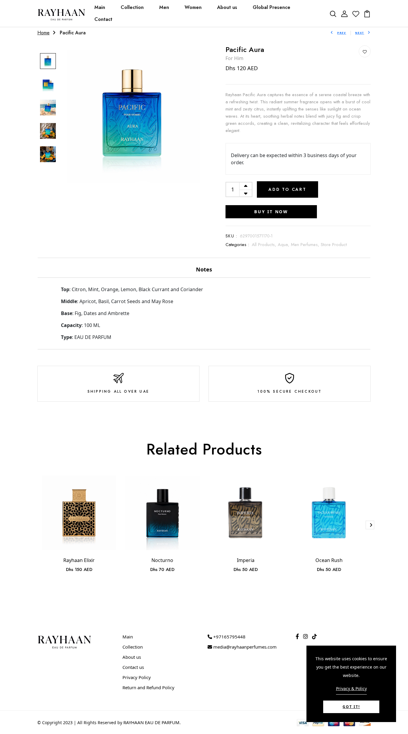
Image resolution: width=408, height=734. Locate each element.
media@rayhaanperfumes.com (244, 647)
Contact (103, 19)
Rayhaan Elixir (79, 560)
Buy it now (271, 211)
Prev (341, 33)
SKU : (231, 236)
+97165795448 (229, 637)
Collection (132, 7)
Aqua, (284, 244)
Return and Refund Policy (148, 687)
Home (43, 32)
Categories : (237, 244)
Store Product (334, 244)
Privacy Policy (136, 677)
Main (99, 7)
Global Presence (271, 7)
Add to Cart (287, 189)
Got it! (351, 706)
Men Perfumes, (306, 244)
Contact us (133, 667)
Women (193, 7)
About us (227, 7)
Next (359, 33)
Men (164, 7)
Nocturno (162, 560)
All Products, (265, 244)
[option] (48, 61)
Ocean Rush (329, 560)
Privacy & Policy (351, 688)
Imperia (245, 560)
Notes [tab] (204, 269)
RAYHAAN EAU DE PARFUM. (152, 722)
